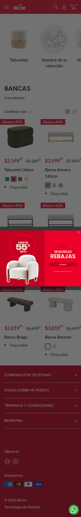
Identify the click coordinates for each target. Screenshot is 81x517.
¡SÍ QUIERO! (62, 264)
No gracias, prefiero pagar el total (62, 271)
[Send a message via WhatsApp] (74, 510)
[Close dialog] (78, 232)
